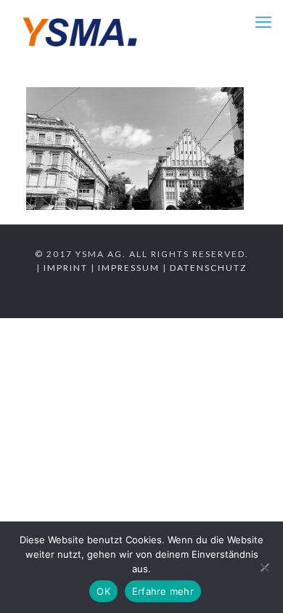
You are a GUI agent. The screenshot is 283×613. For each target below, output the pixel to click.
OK (103, 591)
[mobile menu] (263, 21)
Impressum (129, 267)
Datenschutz (208, 267)
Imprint (66, 267)
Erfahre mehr (163, 591)
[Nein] (265, 567)
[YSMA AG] (80, 29)
